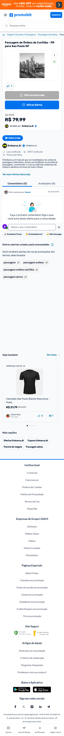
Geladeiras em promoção (32, 601)
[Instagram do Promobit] (32, 707)
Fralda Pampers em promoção (32, 608)
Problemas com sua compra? (32, 672)
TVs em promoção (32, 616)
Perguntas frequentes (32, 665)
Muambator (32, 555)
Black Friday (32, 573)
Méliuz (32, 540)
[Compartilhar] (54, 61)
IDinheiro (32, 526)
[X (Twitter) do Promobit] (23, 707)
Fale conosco (32, 479)
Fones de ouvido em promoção (32, 587)
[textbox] (32, 227)
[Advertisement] (32, 316)
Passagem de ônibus (47, 35)
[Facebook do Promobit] (15, 707)
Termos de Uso (32, 501)
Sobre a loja (14, 138)
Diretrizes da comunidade (32, 650)
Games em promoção (32, 594)
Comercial (32, 472)
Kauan (28, 192)
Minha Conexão (32, 548)
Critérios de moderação (32, 657)
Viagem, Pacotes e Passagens (21, 35)
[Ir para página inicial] (4, 35)
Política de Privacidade (32, 494)
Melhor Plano (32, 533)
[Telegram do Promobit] (49, 707)
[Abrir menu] (5, 15)
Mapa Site (32, 508)
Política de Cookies (32, 487)
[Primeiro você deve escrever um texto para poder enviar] (59, 227)
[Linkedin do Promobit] (40, 707)
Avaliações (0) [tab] (46, 183)
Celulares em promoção (32, 580)
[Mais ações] (54, 55)
